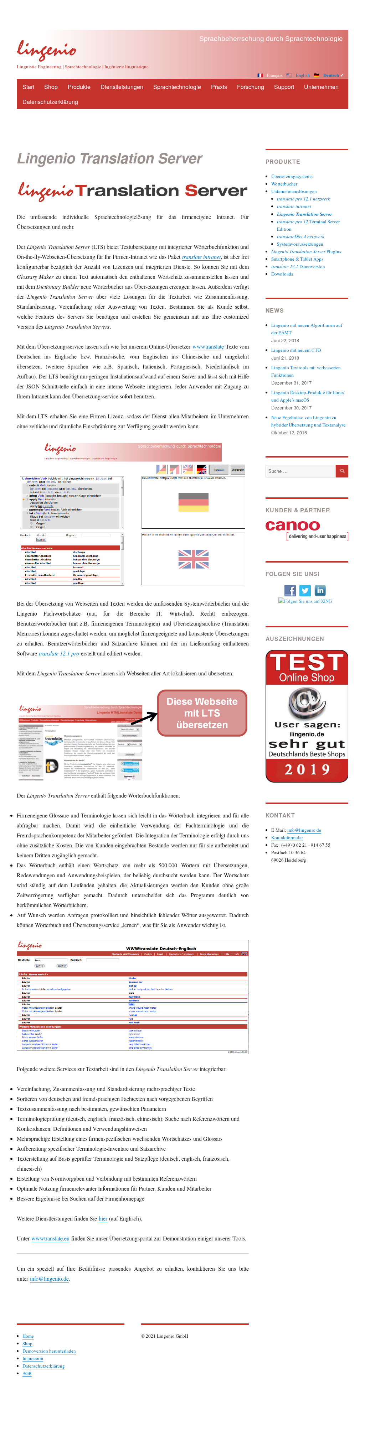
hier (103, 1218)
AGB (27, 1373)
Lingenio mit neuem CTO (296, 350)
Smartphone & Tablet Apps (297, 259)
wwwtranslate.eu (50, 1238)
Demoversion (298, 266)
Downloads (282, 274)
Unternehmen (321, 87)
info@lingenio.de (49, 1278)
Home (28, 1336)
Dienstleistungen (122, 87)
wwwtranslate (208, 346)
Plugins (306, 251)
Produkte (79, 87)
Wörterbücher (284, 184)
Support (284, 87)
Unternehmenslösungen (294, 191)
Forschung (250, 87)
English (303, 75)
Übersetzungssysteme (292, 176)
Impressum (32, 1358)
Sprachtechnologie (177, 87)
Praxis (219, 87)
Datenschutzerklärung (50, 102)
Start (28, 87)
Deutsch (331, 75)
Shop (51, 87)
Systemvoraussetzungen (300, 244)
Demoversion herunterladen (49, 1351)
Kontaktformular (287, 837)
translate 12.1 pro (59, 653)
